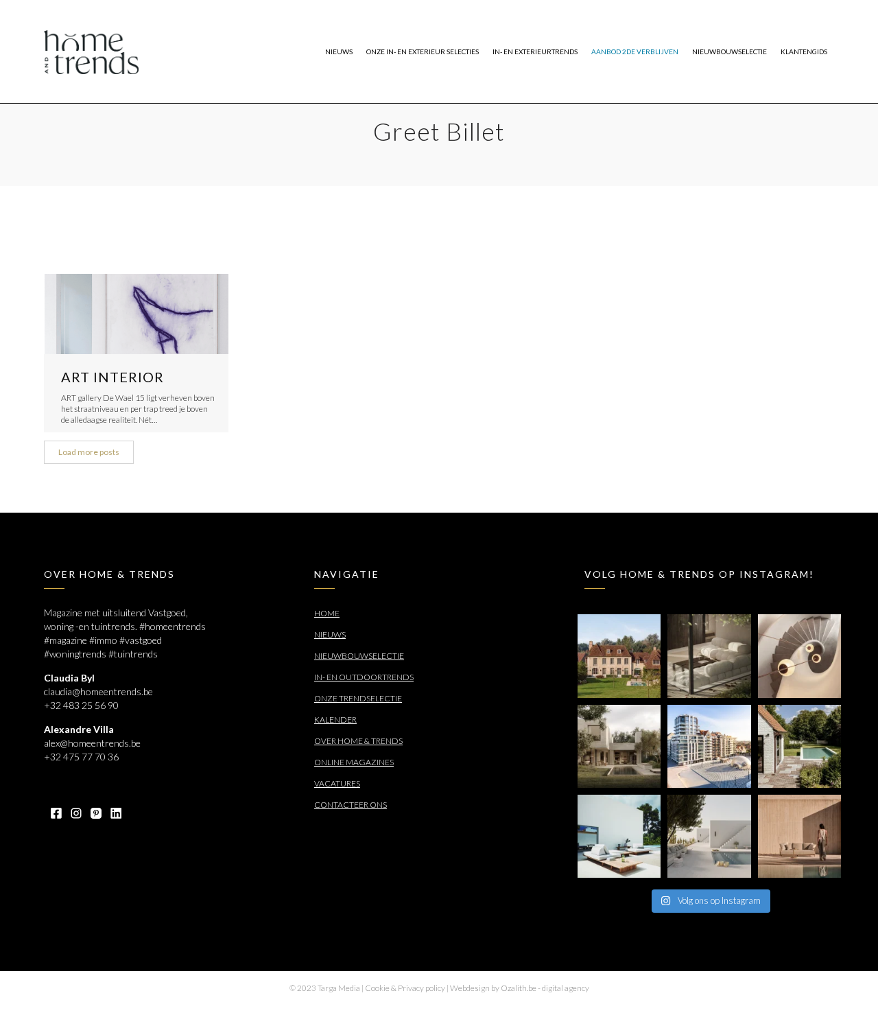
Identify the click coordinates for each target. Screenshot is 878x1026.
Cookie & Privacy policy (405, 988)
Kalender (335, 719)
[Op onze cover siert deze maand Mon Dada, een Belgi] (708, 836)
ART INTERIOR (112, 377)
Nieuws (330, 634)
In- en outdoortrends (364, 677)
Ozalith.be (518, 988)
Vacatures (337, 783)
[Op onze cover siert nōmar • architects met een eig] (619, 746)
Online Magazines (354, 762)
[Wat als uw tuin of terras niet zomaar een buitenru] (799, 836)
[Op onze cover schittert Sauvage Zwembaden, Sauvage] (799, 746)
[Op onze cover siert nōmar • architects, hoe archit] (708, 655)
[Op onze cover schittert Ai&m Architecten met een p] (799, 655)
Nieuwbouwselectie (359, 656)
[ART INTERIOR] (136, 314)
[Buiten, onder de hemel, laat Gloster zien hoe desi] (619, 836)
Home (327, 613)
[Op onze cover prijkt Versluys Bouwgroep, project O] (708, 746)
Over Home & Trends (358, 741)
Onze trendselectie (358, 698)
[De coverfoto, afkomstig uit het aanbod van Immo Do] (619, 655)
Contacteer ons (350, 805)
